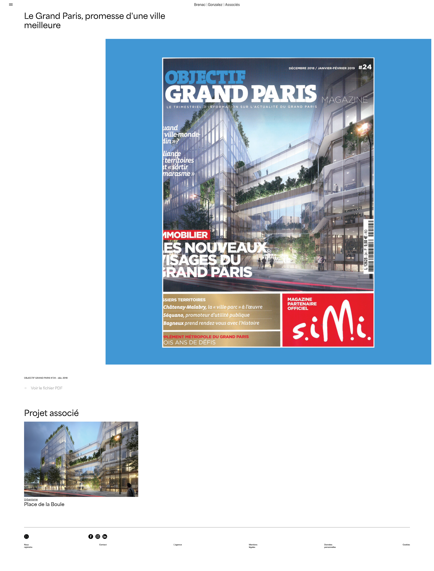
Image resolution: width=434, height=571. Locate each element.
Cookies (406, 545)
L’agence (178, 545)
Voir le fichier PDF (47, 388)
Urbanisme (31, 499)
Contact (103, 545)
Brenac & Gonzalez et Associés (213, 4)
